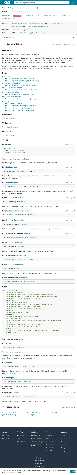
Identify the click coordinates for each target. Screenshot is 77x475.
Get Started (21, 432)
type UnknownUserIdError (11, 97)
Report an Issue (39, 466)
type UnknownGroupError (11, 83)
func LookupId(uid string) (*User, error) (19, 108)
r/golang (63, 445)
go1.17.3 (7, 15)
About (48, 432)
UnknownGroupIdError (15, 220)
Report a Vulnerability (20, 33)
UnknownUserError (14, 242)
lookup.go (30, 415)
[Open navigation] (73, 3)
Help (18, 445)
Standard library (22, 8)
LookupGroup (11, 167)
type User (5, 101)
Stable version (18, 26)
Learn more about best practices (38, 26)
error (34, 171)
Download (49, 436)
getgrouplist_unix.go (9, 415)
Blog (47, 439)
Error (27, 211)
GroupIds (16, 393)
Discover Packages (8, 8)
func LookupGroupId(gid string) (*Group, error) (22, 81)
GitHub (62, 439)
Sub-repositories (36, 439)
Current (9, 343)
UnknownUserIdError (14, 265)
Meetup (62, 448)
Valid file (19, 23)
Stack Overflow (21, 442)
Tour (18, 439)
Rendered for (57, 44)
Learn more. (17, 472)
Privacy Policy (39, 463)
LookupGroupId (12, 182)
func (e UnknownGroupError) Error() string (20, 85)
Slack (62, 442)
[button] (13, 23)
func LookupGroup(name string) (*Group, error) (22, 78)
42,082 (8, 18)
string (12, 150)
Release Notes (50, 445)
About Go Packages (37, 442)
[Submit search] (67, 2)
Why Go (5, 432)
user (35, 8)
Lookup (9, 362)
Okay (73, 472)
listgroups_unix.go (33, 412)
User (8, 287)
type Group (6, 76)
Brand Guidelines (51, 448)
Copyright (39, 458)
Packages (35, 432)
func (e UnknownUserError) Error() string (19, 94)
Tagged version (56, 23)
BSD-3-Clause (53, 15)
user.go (54, 412)
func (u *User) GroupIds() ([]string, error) (19, 110)
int (22, 268)
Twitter (62, 436)
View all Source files (67, 407)
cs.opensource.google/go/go (21, 30)
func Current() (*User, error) (15, 103)
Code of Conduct (51, 451)
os (30, 8)
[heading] (8, 2)
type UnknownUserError (10, 92)
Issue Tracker (50, 442)
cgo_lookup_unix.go (9, 412)
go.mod (19, 23)
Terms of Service (39, 460)
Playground (20, 436)
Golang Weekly (65, 451)
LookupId (10, 378)
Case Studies (6, 439)
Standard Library (36, 436)
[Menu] (38, 37)
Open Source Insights (38, 33)
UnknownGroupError (14, 198)
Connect (63, 432)
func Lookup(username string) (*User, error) (21, 106)
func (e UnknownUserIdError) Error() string (20, 99)
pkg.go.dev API (36, 445)
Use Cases (5, 436)
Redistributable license (38, 23)
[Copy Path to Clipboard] (38, 8)
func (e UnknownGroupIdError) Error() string (21, 90)
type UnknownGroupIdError (12, 87)
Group (8, 144)
